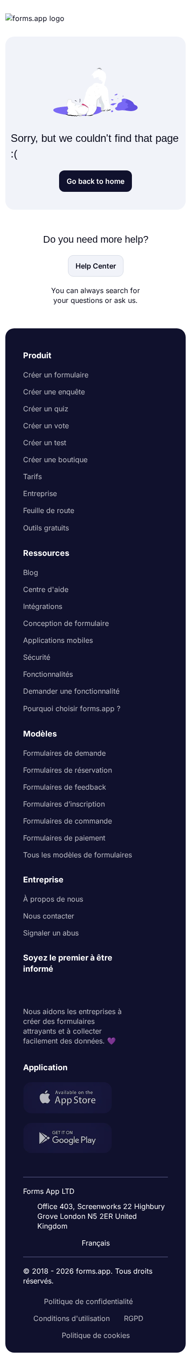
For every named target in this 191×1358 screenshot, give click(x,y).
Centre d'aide (45, 589)
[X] (69, 990)
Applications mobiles (58, 640)
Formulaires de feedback (64, 787)
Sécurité (36, 657)
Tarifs (32, 476)
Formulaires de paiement (64, 837)
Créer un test (44, 442)
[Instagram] (50, 990)
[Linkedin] (30, 990)
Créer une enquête (54, 391)
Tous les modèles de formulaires (77, 854)
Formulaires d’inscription (64, 803)
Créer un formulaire (55, 374)
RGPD (133, 1318)
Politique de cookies (96, 1335)
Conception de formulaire (66, 623)
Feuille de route (48, 510)
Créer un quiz (45, 408)
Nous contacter (48, 915)
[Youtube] (89, 990)
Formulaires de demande (64, 753)
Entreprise (40, 493)
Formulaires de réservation (67, 770)
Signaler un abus (51, 932)
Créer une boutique (55, 459)
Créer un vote (46, 425)
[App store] (73, 1098)
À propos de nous (53, 898)
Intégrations (42, 606)
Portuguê (100, 1184)
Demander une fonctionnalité (71, 691)
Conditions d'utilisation (71, 1318)
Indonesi (99, 1167)
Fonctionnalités (48, 674)
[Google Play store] (73, 1139)
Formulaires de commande (67, 820)
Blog (30, 572)
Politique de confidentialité (88, 1301)
